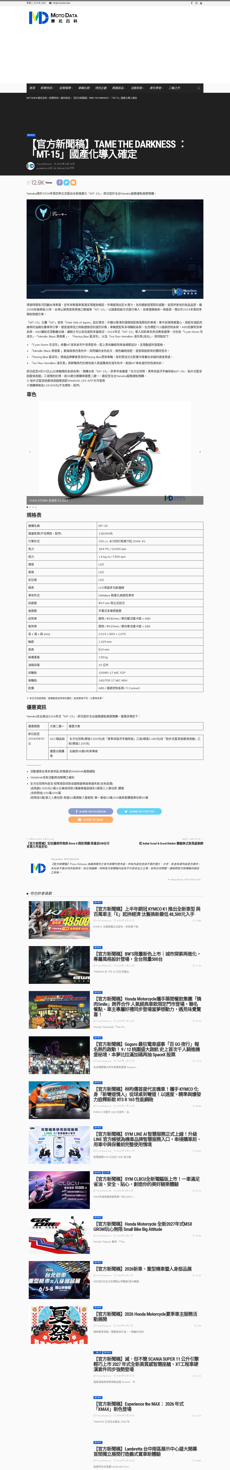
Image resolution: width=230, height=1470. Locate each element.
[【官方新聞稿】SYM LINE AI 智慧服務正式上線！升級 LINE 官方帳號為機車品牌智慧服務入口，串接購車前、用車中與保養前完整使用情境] (59, 1145)
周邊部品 (117, 88)
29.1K (198, 1190)
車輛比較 (84, 88)
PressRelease (44, 164)
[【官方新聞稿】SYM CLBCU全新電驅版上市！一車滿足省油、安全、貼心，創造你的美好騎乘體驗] (59, 1190)
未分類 (106, 1172)
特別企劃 (101, 88)
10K (199, 1325)
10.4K (198, 965)
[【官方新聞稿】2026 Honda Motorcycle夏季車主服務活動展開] (59, 1325)
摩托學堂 (155, 88)
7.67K (198, 1061)
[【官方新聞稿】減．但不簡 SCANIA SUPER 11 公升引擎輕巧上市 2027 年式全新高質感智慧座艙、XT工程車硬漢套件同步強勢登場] (59, 1370)
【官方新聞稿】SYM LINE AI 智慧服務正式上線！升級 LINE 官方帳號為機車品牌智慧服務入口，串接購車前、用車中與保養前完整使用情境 (147, 1139)
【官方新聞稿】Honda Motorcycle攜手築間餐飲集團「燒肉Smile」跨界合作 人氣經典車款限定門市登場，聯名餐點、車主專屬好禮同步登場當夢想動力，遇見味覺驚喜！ (147, 1006)
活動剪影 (136, 88)
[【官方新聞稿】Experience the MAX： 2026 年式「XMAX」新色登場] (59, 1415)
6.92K (198, 1151)
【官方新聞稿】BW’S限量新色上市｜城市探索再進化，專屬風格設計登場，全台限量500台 (147, 956)
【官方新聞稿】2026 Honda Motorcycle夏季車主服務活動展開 (145, 1316)
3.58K (198, 920)
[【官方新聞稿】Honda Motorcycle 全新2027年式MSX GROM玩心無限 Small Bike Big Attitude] (59, 1235)
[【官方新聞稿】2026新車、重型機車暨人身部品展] (59, 1280)
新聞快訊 (46, 88)
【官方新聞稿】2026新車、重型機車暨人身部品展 (142, 1269)
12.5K (198, 1415)
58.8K (198, 1106)
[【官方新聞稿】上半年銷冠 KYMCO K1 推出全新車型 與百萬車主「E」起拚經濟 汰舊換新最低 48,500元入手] (59, 920)
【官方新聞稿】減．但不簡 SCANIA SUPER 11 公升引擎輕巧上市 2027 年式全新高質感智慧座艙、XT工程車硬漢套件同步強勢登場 (146, 1364)
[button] (200, 451)
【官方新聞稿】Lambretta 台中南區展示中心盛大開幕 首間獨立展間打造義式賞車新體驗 (145, 1451)
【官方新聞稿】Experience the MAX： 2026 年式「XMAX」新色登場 (138, 1406)
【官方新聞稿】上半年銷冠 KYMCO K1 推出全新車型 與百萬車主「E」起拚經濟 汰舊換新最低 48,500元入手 (146, 911)
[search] (198, 88)
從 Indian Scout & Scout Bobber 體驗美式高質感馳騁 (171, 843)
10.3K (198, 1275)
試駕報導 (65, 88)
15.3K (198, 1021)
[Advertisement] (115, 56)
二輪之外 (174, 88)
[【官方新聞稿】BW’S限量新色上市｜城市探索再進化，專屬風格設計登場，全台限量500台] (59, 965)
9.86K (198, 1460)
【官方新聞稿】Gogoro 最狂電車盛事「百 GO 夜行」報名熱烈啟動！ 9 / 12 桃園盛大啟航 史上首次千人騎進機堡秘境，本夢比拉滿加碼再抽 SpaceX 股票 (146, 1049)
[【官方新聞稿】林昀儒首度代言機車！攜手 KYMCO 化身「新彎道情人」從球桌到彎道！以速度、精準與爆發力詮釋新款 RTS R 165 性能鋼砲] (59, 1100)
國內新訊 (31, 135)
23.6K (198, 1235)
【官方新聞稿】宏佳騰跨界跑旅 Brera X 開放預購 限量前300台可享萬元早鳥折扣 (68, 845)
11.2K (198, 1376)
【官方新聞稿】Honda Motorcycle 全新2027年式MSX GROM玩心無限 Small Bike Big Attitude (142, 1226)
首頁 (32, 88)
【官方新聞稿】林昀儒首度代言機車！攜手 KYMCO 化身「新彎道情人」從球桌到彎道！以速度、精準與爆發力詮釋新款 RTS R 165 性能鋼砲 (147, 1094)
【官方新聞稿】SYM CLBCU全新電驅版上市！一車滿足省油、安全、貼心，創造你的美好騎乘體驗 (146, 1181)
